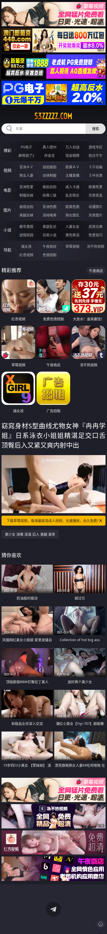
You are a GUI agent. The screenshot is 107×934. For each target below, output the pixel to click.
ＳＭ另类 (96, 175)
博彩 (7, 150)
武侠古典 (96, 226)
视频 (7, 170)
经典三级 (49, 195)
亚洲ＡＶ (26, 166)
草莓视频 (72, 246)
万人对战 (72, 147)
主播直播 (72, 175)
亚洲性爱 (26, 186)
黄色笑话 (72, 235)
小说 (7, 230)
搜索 (95, 128)
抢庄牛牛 (96, 155)
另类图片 (96, 215)
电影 (7, 190)
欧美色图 (72, 206)
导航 (7, 250)
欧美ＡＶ (72, 166)
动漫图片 (96, 206)
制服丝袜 (26, 195)
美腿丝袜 (26, 215)
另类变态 (96, 195)
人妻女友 (72, 226)
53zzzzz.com (53, 116)
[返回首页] (101, 924)
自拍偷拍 (49, 166)
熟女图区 (72, 215)
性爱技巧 (96, 235)
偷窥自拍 (26, 206)
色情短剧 (49, 254)
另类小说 (49, 235)
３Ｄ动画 (96, 166)
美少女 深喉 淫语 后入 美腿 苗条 (30, 534)
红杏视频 (26, 254)
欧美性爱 (96, 186)
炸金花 (49, 155)
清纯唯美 (49, 215)
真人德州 (49, 147)
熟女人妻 (26, 175)
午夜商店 (49, 246)
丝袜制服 (49, 175)
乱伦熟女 (72, 195)
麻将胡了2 (26, 155)
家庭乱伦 (49, 226)
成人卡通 (72, 186)
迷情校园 (26, 235)
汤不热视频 (95, 246)
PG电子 (26, 147)
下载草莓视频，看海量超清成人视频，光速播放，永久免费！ (53, 520)
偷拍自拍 (49, 186)
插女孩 (26, 246)
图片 (7, 210)
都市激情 (26, 226)
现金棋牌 (72, 155)
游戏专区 (96, 147)
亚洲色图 (49, 206)
